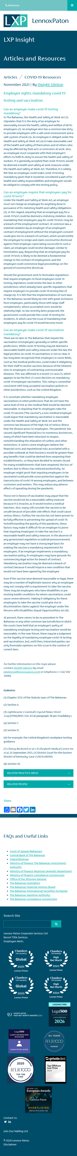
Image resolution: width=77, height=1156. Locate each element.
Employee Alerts (13, 941)
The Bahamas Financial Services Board (32, 887)
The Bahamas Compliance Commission (33, 899)
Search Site (12, 915)
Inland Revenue (19, 859)
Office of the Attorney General (28, 879)
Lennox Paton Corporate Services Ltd (26, 933)
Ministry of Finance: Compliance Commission (37, 875)
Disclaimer (10, 1144)
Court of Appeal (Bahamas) (26, 851)
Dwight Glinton (50, 84)
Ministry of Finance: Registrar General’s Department (41, 871)
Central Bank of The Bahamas (27, 855)
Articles (10, 77)
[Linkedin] (9, 1121)
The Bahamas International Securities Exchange (39, 890)
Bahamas (14, 5)
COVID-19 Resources (43, 77)
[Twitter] (5, 1121)
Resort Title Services (16, 937)
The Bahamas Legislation (25, 883)
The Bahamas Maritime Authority (30, 895)
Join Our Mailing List (16, 1131)
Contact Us (10, 1117)
